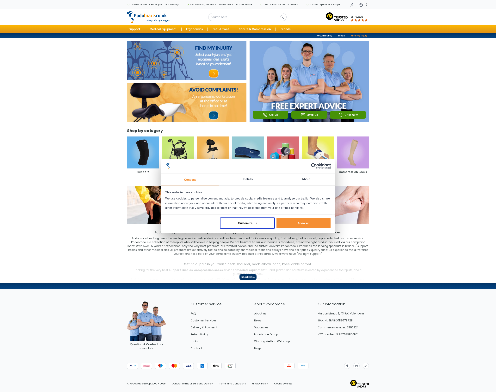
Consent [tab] (190, 179)
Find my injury (359, 35)
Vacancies (261, 327)
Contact (152, 344)
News (257, 320)
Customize (245, 223)
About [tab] (306, 178)
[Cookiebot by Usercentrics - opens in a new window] (314, 166)
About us (260, 313)
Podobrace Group (266, 334)
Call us (273, 115)
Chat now (351, 115)
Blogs (341, 35)
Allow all (303, 223)
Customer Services (203, 320)
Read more (248, 277)
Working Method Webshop (272, 341)
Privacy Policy (260, 383)
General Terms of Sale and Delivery (192, 383)
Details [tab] (248, 178)
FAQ (193, 313)
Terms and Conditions (232, 383)
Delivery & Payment (204, 327)
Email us (312, 115)
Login (194, 341)
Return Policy (324, 35)
